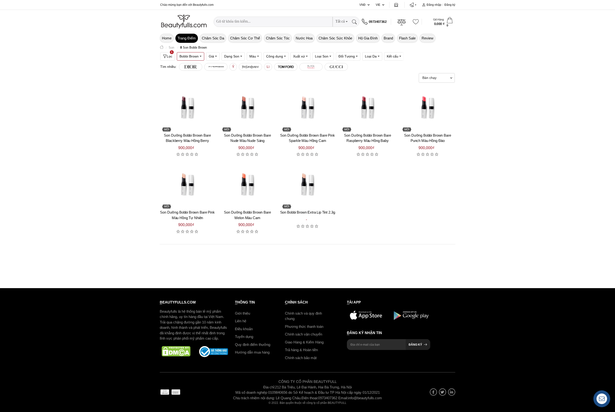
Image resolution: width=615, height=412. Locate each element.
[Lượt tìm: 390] (336, 67)
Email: (343, 398)
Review (427, 38)
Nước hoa (304, 38)
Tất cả (340, 21)
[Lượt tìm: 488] (285, 67)
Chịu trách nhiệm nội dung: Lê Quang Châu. (267, 398)
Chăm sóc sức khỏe (335, 38)
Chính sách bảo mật (301, 358)
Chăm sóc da (213, 38)
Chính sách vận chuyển (303, 334)
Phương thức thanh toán (304, 326)
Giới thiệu (242, 313)
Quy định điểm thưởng (252, 344)
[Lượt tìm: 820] (216, 67)
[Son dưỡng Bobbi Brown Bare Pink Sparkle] (307, 107)
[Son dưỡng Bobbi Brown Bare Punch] (427, 107)
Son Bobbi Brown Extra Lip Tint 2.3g (307, 212)
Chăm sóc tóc (278, 38)
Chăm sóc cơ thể (245, 38)
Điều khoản (244, 329)
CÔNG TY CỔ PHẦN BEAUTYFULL (307, 382)
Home (167, 38)
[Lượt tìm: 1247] (190, 67)
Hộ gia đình (368, 38)
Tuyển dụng (244, 337)
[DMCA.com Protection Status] (176, 351)
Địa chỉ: (269, 387)
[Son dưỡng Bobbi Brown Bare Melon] (247, 184)
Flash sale (407, 38)
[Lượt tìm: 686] (250, 67)
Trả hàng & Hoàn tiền (301, 350)
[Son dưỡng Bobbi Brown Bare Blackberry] (187, 107)
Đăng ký (449, 4)
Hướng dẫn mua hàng (252, 352)
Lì (268, 67)
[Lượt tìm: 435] (311, 67)
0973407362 (378, 21)
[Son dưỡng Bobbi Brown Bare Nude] (247, 107)
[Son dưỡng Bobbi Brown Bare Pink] (187, 184)
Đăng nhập (434, 4)
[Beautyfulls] (162, 48)
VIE (378, 4)
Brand (388, 38)
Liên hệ (240, 321)
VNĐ (362, 4)
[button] (412, 5)
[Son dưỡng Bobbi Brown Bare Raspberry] (367, 107)
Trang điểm (187, 38)
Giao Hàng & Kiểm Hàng (304, 342)
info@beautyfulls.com (365, 398)
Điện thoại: (309, 398)
